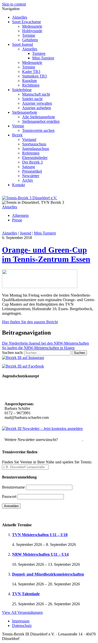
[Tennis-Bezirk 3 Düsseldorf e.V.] (29, 198)
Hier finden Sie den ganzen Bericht (30, 322)
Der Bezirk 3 (32, 162)
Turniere (38, 53)
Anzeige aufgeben (36, 108)
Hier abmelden (70, 439)
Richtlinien (30, 85)
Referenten (30, 153)
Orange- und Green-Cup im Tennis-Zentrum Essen (46, 254)
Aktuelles (19, 17)
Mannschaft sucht (36, 94)
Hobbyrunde (32, 31)
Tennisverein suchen (38, 130)
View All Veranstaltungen (22, 612)
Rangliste (29, 80)
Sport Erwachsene (26, 22)
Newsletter (30, 176)
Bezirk (17, 135)
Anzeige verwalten (37, 103)
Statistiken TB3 (34, 76)
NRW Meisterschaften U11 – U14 (40, 554)
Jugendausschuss (35, 148)
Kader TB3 (31, 71)
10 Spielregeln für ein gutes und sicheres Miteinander (39, 390)
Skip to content (14, 4)
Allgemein (20, 215)
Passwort (9, 496)
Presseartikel (32, 171)
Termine (28, 35)
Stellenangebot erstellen (41, 121)
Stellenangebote (24, 112)
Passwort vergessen (17, 515)
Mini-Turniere (43, 58)
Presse (17, 220)
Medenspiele (32, 26)
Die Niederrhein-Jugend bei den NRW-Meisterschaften (45, 343)
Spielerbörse (22, 90)
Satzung (28, 167)
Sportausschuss (34, 144)
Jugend (25, 233)
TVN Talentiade (26, 594)
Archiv (27, 180)
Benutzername (13, 487)
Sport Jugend (22, 44)
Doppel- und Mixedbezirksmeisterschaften (48, 574)
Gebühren (30, 40)
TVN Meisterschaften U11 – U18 (40, 535)
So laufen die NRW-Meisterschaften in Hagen (38, 348)
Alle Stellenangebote (38, 117)
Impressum (20, 621)
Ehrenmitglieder (34, 157)
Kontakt (18, 185)
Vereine (18, 126)
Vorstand (29, 139)
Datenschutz (22, 625)
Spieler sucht (32, 99)
